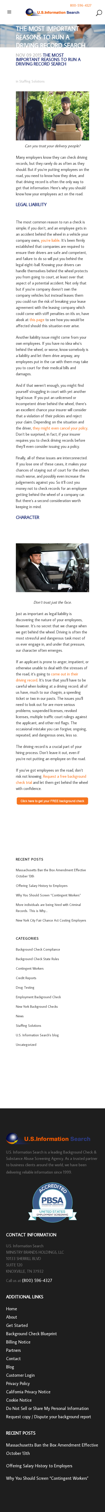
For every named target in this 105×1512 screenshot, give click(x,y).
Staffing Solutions (32, 81)
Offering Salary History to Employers (42, 885)
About (11, 1317)
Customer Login (20, 1375)
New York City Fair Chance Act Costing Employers (51, 920)
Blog (10, 1367)
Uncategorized (26, 1044)
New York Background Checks (37, 1006)
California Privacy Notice (28, 1392)
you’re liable (50, 240)
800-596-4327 (81, 5)
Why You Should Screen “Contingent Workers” (48, 895)
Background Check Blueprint (31, 1333)
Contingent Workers (30, 968)
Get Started (17, 1325)
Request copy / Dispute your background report (48, 1416)
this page (37, 319)
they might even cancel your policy (60, 428)
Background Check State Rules (37, 959)
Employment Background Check (38, 997)
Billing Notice (18, 1342)
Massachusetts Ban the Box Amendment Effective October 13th (52, 1449)
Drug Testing (25, 987)
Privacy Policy (18, 1383)
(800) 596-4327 (37, 1280)
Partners (13, 1350)
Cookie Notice (19, 1400)
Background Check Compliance (38, 949)
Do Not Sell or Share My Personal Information (47, 1408)
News (20, 1016)
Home (11, 1309)
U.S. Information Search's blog (37, 1035)
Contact (13, 1358)
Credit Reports (26, 978)
